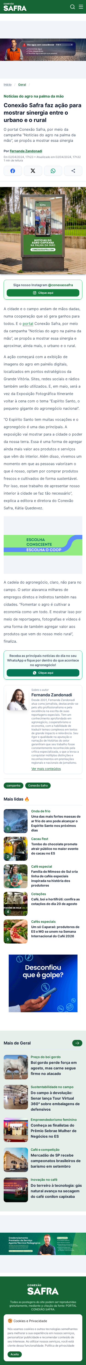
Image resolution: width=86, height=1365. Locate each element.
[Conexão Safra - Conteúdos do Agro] (15, 7)
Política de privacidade (59, 1345)
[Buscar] (72, 7)
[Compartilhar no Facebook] (13, 171)
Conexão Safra (38, 785)
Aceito (15, 1354)
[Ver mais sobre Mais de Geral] (77, 1043)
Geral (22, 84)
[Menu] (81, 6)
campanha (13, 785)
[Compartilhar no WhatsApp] (53, 171)
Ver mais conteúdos (46, 769)
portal (28, 323)
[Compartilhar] (73, 171)
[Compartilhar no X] (33, 171)
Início (7, 84)
